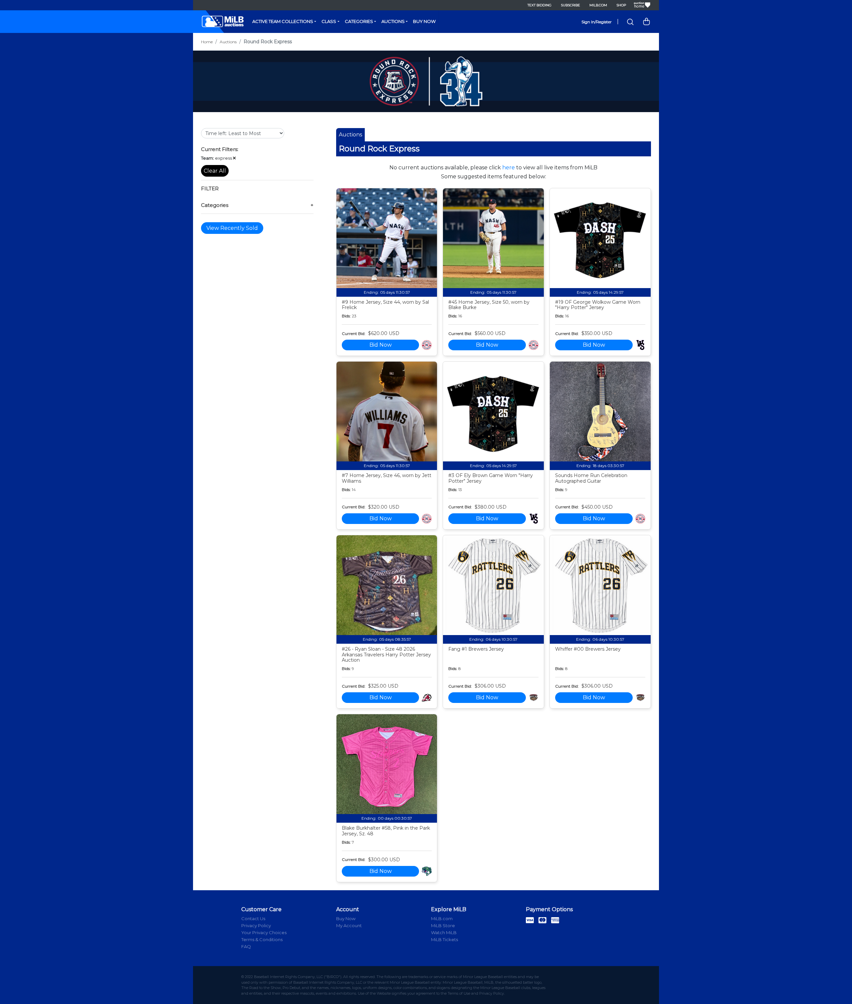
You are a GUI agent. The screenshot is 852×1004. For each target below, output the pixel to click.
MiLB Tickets (444, 939)
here (508, 167)
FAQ (246, 946)
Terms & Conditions (262, 939)
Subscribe (570, 5)
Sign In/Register (596, 21)
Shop (621, 5)
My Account (349, 925)
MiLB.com (598, 5)
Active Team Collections (282, 21)
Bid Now (380, 345)
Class (328, 21)
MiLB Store (443, 925)
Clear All (215, 171)
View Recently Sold (232, 228)
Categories (359, 21)
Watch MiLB (444, 932)
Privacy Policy (256, 925)
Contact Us (253, 918)
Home (207, 41)
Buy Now (424, 21)
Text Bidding (539, 5)
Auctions (393, 21)
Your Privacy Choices (264, 932)
